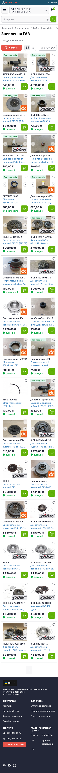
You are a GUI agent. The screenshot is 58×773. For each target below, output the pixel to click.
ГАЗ (35, 27)
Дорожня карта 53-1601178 (40, 155)
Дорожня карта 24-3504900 (40, 359)
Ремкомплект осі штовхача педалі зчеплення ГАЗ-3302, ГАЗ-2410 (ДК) (41, 363)
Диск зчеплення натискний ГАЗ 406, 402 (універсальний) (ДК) (15, 526)
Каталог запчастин (12, 716)
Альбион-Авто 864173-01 (42, 318)
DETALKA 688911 (12, 196)
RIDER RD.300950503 (14, 643)
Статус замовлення (41, 716)
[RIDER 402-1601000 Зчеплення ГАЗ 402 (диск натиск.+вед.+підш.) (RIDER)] (43, 591)
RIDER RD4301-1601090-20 (38, 643)
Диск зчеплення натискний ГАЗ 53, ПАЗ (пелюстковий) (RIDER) (42, 79)
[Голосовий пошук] (47, 19)
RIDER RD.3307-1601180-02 (38, 114)
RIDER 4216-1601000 (41, 236)
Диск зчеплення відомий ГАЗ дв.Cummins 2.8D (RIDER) (11, 485)
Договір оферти (11, 710)
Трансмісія (46, 27)
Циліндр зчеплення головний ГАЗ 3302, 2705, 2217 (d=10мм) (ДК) (41, 201)
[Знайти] (53, 19)
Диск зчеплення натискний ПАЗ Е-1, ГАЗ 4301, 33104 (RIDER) (42, 648)
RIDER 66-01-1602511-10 (14, 74)
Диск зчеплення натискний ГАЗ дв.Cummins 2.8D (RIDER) (11, 567)
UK (9, 682)
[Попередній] (5, 62)
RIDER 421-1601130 (40, 440)
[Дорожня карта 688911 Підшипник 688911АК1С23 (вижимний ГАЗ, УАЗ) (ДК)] (15, 347)
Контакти (52, 2)
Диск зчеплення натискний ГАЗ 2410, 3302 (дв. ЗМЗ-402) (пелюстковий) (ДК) (41, 485)
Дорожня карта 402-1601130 (13, 440)
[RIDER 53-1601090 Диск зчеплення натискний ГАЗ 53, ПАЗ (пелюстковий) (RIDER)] (43, 62)
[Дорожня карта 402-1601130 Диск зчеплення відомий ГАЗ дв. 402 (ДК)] (15, 429)
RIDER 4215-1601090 (41, 562)
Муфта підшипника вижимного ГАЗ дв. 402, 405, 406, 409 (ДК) (15, 282)
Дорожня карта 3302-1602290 (41, 196)
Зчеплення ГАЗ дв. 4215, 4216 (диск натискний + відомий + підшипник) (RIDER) (42, 241)
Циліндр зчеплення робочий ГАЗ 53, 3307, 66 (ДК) (41, 404)
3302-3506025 (10, 399)
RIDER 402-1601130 (40, 277)
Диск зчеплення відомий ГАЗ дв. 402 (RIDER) (40, 282)
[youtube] (4, 765)
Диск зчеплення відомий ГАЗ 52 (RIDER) (15, 241)
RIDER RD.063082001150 (12, 562)
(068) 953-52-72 (13, 738)
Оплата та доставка (41, 705)
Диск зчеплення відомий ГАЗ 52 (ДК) (13, 119)
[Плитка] (27, 47)
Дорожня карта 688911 (15, 359)
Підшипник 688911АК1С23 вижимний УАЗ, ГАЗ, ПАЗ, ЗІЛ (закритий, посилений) (13, 201)
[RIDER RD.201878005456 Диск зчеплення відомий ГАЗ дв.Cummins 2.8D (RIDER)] (15, 469)
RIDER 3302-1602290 (13, 155)
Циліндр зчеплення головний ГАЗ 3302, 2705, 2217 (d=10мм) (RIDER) (13, 160)
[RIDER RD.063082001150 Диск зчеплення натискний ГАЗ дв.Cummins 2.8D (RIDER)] (15, 551)
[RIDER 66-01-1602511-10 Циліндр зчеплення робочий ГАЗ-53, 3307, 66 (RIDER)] (15, 62)
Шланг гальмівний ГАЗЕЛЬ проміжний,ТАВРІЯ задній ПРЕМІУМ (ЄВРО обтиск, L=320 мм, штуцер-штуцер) (15, 404)
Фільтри (14, 47)
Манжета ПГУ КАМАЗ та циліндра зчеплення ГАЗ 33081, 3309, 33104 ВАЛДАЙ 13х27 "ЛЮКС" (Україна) (42, 323)
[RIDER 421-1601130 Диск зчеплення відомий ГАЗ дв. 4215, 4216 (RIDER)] (43, 429)
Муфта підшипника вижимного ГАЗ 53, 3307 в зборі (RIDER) (41, 119)
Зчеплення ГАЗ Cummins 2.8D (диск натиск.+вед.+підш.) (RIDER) (13, 648)
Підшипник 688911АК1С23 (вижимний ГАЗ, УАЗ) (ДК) (13, 363)
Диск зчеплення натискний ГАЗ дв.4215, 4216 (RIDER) (42, 567)
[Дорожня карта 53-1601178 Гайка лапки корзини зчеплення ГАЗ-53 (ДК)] (43, 144)
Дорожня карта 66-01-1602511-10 (42, 399)
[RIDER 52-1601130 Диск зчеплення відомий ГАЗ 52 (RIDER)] (15, 225)
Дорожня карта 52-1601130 (13, 114)
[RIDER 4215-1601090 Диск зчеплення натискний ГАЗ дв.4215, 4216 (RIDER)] (43, 551)
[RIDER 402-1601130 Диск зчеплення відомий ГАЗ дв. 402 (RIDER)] (43, 266)
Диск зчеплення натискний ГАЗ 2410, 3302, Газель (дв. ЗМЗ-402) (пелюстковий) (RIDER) (15, 608)
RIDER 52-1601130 (12, 236)
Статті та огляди (11, 721)
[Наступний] (25, 62)
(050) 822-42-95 (13, 732)
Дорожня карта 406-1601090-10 (13, 521)
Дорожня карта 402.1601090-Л (38, 481)
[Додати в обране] (26, 55)
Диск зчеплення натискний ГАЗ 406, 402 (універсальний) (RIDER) (42, 526)
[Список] (33, 47)
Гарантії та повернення (43, 710)
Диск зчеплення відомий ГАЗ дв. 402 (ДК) (13, 445)
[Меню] (4, 10)
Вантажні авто (22, 27)
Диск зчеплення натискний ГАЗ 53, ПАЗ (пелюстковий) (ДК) (14, 323)
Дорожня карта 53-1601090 (13, 318)
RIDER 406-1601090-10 (42, 521)
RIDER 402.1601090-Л (14, 603)
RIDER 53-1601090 (40, 74)
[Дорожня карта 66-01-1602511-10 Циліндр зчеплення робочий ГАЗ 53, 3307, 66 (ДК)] (43, 388)
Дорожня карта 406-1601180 (13, 277)
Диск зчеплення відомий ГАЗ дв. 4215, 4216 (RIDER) (41, 445)
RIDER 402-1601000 (40, 603)
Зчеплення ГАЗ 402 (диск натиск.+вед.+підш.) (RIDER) (40, 608)
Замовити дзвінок (16, 744)
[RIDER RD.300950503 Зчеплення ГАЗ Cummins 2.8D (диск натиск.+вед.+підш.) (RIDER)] (15, 632)
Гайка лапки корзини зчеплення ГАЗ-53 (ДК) (42, 160)
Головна (6, 27)
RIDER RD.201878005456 (12, 481)
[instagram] (14, 765)
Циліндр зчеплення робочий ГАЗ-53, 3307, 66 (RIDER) (14, 79)
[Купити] (24, 86)
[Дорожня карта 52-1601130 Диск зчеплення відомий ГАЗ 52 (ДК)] (15, 103)
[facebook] (9, 765)
